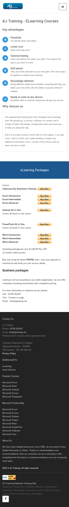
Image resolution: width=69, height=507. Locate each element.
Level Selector (9, 370)
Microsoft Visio (9, 434)
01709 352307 (14, 294)
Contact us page (16, 297)
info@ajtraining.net (18, 301)
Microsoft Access (10, 393)
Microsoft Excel (9, 382)
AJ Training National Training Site (19, 483)
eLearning (6, 366)
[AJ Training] (13, 6)
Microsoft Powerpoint (12, 396)
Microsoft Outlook (10, 389)
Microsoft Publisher (11, 430)
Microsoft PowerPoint (12, 427)
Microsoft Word (9, 386)
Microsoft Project (10, 420)
